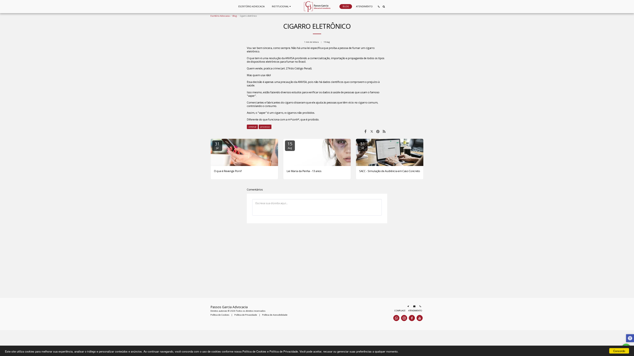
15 (289, 145)
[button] (282, 6)
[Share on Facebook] (365, 131)
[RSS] (384, 131)
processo (265, 126)
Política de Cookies (220, 314)
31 (217, 145)
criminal (252, 126)
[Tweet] (372, 131)
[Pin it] (378, 131)
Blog (234, 15)
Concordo (619, 351)
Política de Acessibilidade (274, 314)
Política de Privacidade (245, 314)
